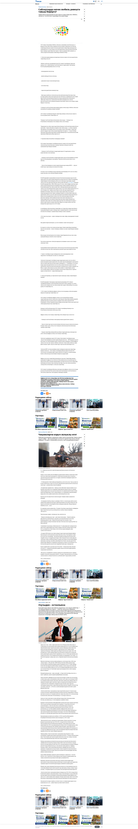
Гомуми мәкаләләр (42, 6)
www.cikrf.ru (71, 182)
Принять (97, 826)
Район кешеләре (41, 602)
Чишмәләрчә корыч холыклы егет (56, 3)
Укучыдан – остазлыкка (70, 3)
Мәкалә (37, 4)
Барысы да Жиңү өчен (42, 432)
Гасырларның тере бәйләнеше (89, 3)
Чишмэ (38, 1)
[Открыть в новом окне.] (43, 393)
